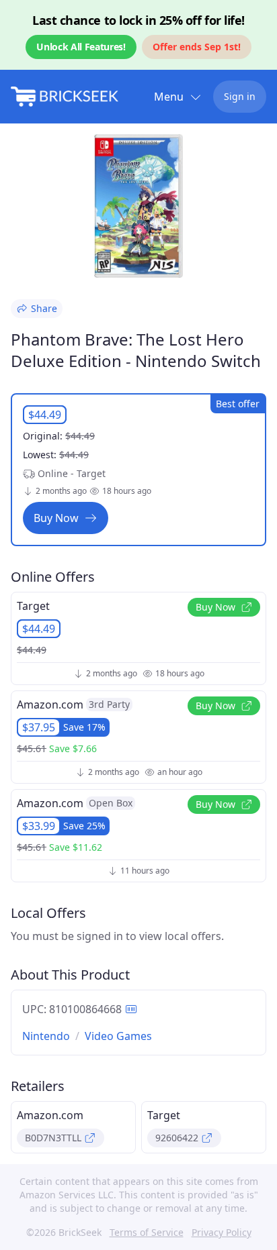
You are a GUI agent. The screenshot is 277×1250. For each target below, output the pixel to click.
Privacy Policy (221, 1232)
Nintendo (46, 1036)
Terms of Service (147, 1232)
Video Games (118, 1036)
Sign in (239, 96)
